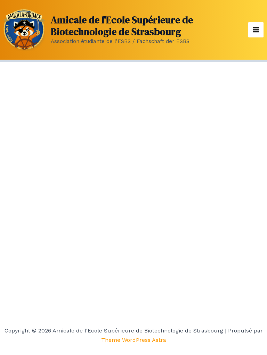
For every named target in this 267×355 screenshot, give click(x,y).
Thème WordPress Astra (133, 340)
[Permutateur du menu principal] (256, 29)
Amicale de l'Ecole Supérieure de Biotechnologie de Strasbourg (122, 25)
